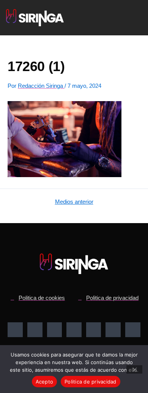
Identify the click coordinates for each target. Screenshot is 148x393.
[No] (134, 369)
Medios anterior (74, 202)
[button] (120, 18)
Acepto (45, 382)
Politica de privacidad (91, 382)
